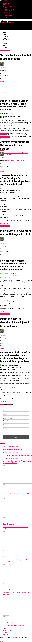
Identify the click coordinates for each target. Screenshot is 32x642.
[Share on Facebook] (17, 84)
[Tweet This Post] (17, 85)
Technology (5, 36)
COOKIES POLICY (8, 10)
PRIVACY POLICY (8, 15)
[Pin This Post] (17, 87)
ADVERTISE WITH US (9, 6)
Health (4, 38)
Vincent (2, 81)
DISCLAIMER (6, 12)
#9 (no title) (6, 3)
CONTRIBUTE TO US (8, 9)
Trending (5, 44)
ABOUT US (6, 5)
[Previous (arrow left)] (0, 641)
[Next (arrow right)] (2, 641)
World (4, 34)
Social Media (6, 40)
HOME (5, 13)
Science (5, 42)
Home (4, 32)
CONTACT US (6, 8)
